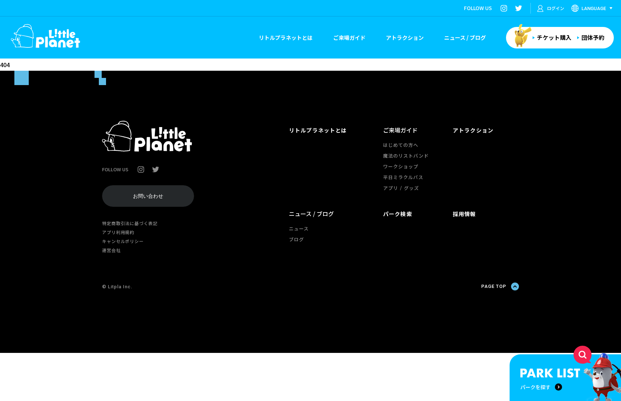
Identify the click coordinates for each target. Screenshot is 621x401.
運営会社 (111, 250)
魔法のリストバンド (406, 155)
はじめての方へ (400, 144)
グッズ (411, 188)
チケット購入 (554, 37)
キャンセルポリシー (123, 241)
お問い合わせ (148, 196)
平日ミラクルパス (403, 177)
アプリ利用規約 (118, 232)
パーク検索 (397, 214)
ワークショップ (400, 166)
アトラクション (405, 37)
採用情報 (464, 214)
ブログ (296, 239)
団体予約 (592, 37)
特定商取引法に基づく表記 (130, 223)
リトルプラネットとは (286, 37)
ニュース (299, 228)
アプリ (390, 188)
